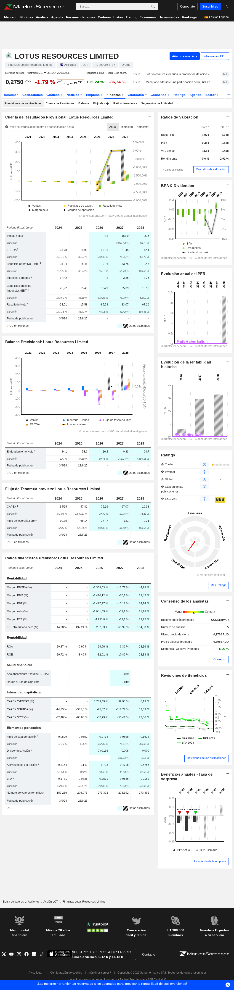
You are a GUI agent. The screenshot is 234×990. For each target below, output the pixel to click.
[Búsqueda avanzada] (153, 6)
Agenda (195, 95)
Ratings (179, 95)
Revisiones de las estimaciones (206, 758)
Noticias (73, 95)
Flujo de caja (101, 103)
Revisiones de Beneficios (184, 675)
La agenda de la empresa (210, 861)
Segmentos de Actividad (157, 103)
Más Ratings (218, 585)
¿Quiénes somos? (99, 972)
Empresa (93, 95)
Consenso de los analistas (185, 601)
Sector (210, 95)
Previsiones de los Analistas (23, 103)
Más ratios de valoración (211, 169)
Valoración (136, 95)
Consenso (159, 95)
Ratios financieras (125, 103)
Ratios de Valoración (179, 117)
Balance (83, 103)
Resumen (11, 95)
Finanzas (114, 95)
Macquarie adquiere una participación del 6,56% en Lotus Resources (180, 82)
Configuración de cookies (66, 972)
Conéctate (187, 6)
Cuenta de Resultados (60, 103)
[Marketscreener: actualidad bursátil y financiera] (34, 6)
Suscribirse (210, 6)
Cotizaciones (32, 95)
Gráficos (53, 95)
